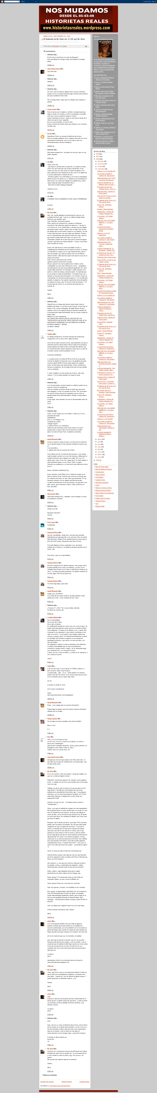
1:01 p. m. (50, 966)
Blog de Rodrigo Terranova (103, 469)
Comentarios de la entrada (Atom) (59, 1086)
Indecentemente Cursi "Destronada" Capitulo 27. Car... (106, 428)
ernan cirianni (52, 109)
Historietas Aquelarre (101, 482)
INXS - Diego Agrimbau (104, 273)
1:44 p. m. (50, 298)
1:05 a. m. (50, 733)
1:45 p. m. (50, 330)
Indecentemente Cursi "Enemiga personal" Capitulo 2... (106, 364)
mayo (99, 447)
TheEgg (50, 334)
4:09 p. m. (50, 490)
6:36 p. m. (50, 662)
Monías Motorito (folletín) (103, 490)
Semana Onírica (52, 532)
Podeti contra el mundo (102, 498)
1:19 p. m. (50, 209)
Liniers (97, 485)
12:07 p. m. (50, 85)
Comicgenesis (99, 472)
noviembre (101, 164)
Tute (96, 503)
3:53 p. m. (50, 990)
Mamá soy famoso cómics (103, 488)
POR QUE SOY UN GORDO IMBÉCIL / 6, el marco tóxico (106, 286)
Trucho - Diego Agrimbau (104, 331)
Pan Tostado (99, 496)
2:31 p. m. (50, 1071)
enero (99, 457)
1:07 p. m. (50, 158)
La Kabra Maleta (52, 617)
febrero (100, 454)
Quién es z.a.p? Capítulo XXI (106, 171)
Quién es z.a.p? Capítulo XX (106, 295)
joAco (49, 921)
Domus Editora (100, 474)
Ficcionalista (99, 477)
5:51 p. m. (50, 577)
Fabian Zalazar (52, 718)
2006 (97, 159)
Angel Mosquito (52, 439)
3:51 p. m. (50, 435)
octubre (100, 166)
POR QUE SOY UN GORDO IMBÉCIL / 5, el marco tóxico (106, 353)
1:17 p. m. (50, 192)
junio (99, 444)
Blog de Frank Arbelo (101, 467)
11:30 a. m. (50, 65)
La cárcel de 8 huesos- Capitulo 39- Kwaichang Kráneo (105, 228)
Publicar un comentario (50, 1075)
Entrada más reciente (47, 1082)
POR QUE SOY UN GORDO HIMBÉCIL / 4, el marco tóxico (106, 410)
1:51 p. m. (50, 379)
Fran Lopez (51, 522)
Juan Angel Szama (53, 69)
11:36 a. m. (50, 75)
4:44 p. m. (50, 518)
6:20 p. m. (50, 601)
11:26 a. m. (50, 917)
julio (99, 442)
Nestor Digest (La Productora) (104, 493)
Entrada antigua (84, 1082)
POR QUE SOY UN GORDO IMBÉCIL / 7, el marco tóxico (106, 222)
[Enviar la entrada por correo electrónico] (86, 46)
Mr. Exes (50, 212)
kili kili (49, 133)
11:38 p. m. (50, 715)
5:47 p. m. (50, 559)
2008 (97, 154)
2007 (97, 156)
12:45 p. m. (50, 146)
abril (99, 449)
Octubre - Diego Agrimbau (105, 209)
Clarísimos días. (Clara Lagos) (106, 257)
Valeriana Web (99, 506)
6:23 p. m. (50, 613)
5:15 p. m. (50, 528)
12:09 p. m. (50, 105)
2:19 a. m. (50, 1014)
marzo (100, 452)
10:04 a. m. (50, 767)
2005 (97, 460)
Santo (49, 666)
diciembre (101, 161)
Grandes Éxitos (100, 480)
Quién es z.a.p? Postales (105, 419)
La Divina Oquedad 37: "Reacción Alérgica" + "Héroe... (104, 308)
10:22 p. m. (50, 699)
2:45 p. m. (50, 407)
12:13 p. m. (50, 130)
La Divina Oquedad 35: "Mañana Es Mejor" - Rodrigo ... (104, 434)
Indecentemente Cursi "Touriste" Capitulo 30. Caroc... (105, 244)
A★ (48, 162)
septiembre (101, 169)
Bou (48, 737)
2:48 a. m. (50, 753)
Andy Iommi (51, 494)
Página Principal (67, 1082)
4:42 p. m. (50, 502)
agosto (100, 439)
